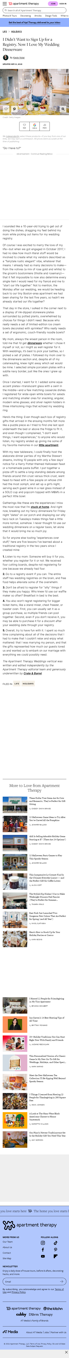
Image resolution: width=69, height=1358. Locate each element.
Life (5, 31)
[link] (47, 801)
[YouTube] (43, 1256)
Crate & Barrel (33, 673)
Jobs (46, 1332)
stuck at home (40, 506)
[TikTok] (56, 1243)
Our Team (8, 1241)
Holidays (16, 31)
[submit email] (61, 1281)
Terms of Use (35, 1343)
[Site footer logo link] (34, 1225)
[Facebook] (43, 1250)
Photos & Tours (10, 15)
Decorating (25, 15)
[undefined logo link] (24, 3)
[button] (63, 109)
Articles (38, 15)
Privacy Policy (19, 1292)
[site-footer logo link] (10, 1332)
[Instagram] (43, 1243)
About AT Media (34, 1332)
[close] (66, 1352)
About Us (7, 1247)
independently (12, 136)
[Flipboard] (56, 1256)
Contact (7, 1252)
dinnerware (34, 343)
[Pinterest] (56, 1250)
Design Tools (51, 15)
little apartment (48, 445)
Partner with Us (58, 1332)
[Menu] (5, 4)
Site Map (7, 1258)
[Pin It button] (14, 109)
